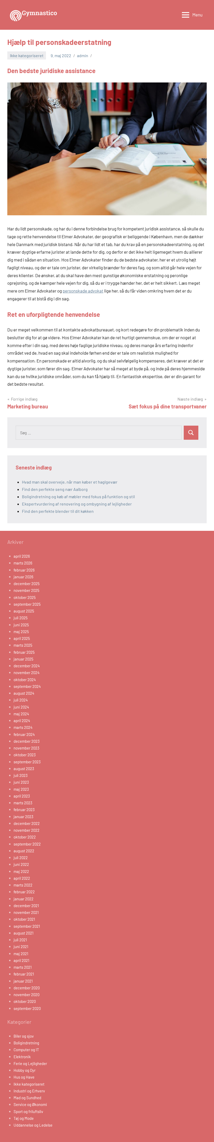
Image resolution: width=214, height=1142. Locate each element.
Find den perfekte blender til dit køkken (58, 511)
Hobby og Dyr (24, 1070)
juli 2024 (21, 700)
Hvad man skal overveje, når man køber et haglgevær (69, 481)
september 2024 (27, 686)
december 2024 (27, 665)
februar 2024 (24, 734)
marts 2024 (23, 727)
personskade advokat (83, 290)
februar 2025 (24, 652)
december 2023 (27, 741)
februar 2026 (24, 570)
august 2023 (24, 768)
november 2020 (26, 994)
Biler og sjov (24, 1036)
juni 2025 (21, 624)
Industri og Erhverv (29, 1091)
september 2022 (27, 844)
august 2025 (24, 611)
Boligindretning (26, 1042)
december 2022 (27, 823)
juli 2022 (21, 857)
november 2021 (26, 912)
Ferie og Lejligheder (30, 1063)
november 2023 (26, 748)
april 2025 (22, 638)
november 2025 (26, 590)
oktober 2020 (25, 1001)
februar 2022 (24, 891)
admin (82, 55)
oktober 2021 (24, 919)
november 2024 (26, 672)
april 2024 (22, 720)
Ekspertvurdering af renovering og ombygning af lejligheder (77, 503)
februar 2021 (24, 974)
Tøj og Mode (24, 1118)
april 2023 (22, 796)
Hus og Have (24, 1077)
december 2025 (27, 583)
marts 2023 (23, 802)
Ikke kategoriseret (27, 55)
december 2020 (27, 987)
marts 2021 (23, 967)
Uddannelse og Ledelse (33, 1125)
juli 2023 (21, 775)
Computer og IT (26, 1049)
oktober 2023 (25, 754)
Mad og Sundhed (27, 1097)
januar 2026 (23, 576)
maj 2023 (21, 789)
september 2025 (27, 604)
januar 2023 (23, 816)
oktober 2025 (25, 597)
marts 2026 (23, 563)
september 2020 (27, 1008)
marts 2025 (23, 645)
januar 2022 (23, 898)
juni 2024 (21, 707)
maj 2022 (21, 871)
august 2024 (24, 693)
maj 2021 (21, 953)
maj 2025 (21, 631)
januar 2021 (23, 981)
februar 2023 (24, 809)
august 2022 (24, 850)
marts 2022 (23, 885)
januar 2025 (23, 659)
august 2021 (23, 933)
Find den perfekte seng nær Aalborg (55, 489)
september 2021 (27, 926)
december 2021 (26, 905)
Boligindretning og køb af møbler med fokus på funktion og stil (78, 496)
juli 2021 (20, 939)
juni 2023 (21, 782)
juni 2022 (21, 864)
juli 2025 (21, 617)
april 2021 (21, 960)
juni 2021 (21, 946)
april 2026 (22, 556)
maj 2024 (21, 713)
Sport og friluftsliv (28, 1111)
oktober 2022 (25, 837)
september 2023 (27, 761)
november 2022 (26, 830)
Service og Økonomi (30, 1104)
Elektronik (22, 1056)
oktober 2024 (25, 679)
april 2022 (22, 878)
